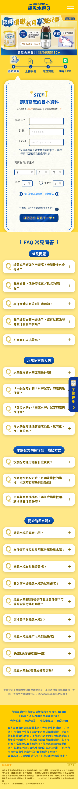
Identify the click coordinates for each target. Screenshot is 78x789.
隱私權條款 (46, 721)
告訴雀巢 (15, 721)
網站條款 (30, 721)
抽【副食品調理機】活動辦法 (39, 193)
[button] (39, 266)
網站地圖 (62, 721)
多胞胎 (47, 182)
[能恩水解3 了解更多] (73, 394)
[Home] (39, 6)
